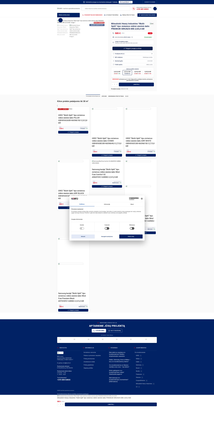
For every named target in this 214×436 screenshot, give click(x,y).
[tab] (93, 96)
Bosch (138, 368)
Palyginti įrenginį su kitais (133, 48)
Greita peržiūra (60, 112)
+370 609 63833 (99, 330)
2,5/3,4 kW (127, 72)
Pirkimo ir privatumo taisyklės (92, 355)
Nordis (138, 371)
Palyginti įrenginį (74, 132)
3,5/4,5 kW (137, 72)
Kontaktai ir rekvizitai (90, 352)
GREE (137, 355)
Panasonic (139, 374)
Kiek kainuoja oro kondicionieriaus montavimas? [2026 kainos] (118, 379)
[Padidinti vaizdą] (60, 20)
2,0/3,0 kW (117, 72)
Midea (138, 358)
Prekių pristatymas (89, 358)
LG (136, 387)
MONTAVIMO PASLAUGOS (148, 15)
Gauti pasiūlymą (115, 330)
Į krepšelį (136, 84)
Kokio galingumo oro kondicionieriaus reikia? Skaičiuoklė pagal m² (116, 372)
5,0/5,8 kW (147, 72)
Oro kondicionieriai (140, 352)
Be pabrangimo (148, 37)
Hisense (138, 377)
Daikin (137, 362)
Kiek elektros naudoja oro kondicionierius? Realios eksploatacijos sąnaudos (117, 354)
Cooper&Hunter (140, 380)
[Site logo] (68, 8)
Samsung (138, 365)
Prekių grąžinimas (89, 365)
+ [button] (140, 355)
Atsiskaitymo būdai (89, 362)
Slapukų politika (88, 368)
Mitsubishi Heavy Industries (144, 383)
